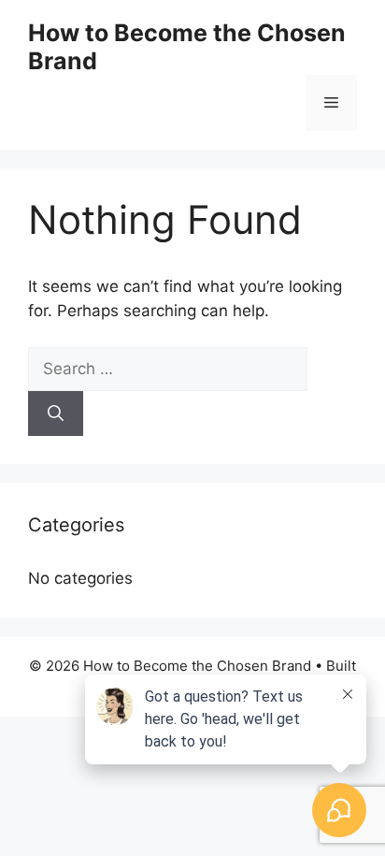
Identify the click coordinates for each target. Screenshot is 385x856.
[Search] (55, 413)
